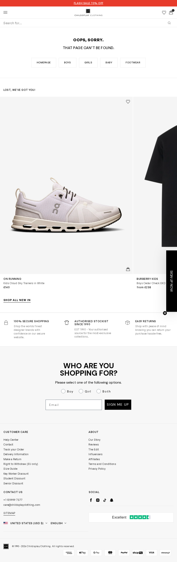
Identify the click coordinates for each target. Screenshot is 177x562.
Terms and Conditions (102, 464)
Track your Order (13, 449)
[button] (171, 281)
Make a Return (12, 459)
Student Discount (14, 478)
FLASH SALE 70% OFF (88, 3)
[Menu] (5, 12)
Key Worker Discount (16, 473)
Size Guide (10, 468)
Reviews (93, 444)
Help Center (11, 439)
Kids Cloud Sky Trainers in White (23, 283)
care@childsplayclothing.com (21, 504)
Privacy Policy (97, 468)
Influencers (95, 454)
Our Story (94, 439)
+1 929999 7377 (12, 499)
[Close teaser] (165, 313)
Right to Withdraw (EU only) (20, 464)
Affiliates (94, 459)
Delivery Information (15, 454)
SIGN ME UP (118, 404)
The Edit (93, 449)
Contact (8, 444)
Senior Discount (13, 483)
